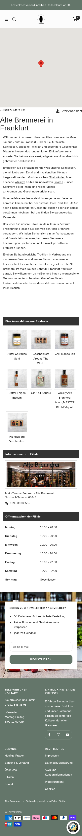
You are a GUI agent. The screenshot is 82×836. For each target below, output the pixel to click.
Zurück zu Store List (12, 109)
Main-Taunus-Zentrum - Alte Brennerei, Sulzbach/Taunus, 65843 (29, 495)
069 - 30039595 (20, 503)
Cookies (50, 788)
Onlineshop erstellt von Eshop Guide (45, 801)
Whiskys (20, 182)
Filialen (9, 777)
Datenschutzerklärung (59, 762)
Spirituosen (10, 146)
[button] (41, 64)
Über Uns (11, 769)
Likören (58, 182)
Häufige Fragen (14, 755)
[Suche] (14, 19)
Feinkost (35, 146)
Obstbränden (57, 177)
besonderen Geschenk (33, 207)
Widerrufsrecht (54, 781)
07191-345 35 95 (15, 704)
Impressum (52, 755)
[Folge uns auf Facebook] (49, 734)
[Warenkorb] (75, 19)
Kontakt (9, 784)
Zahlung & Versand (17, 762)
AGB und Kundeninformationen (58, 772)
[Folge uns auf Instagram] (58, 734)
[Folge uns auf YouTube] (67, 734)
